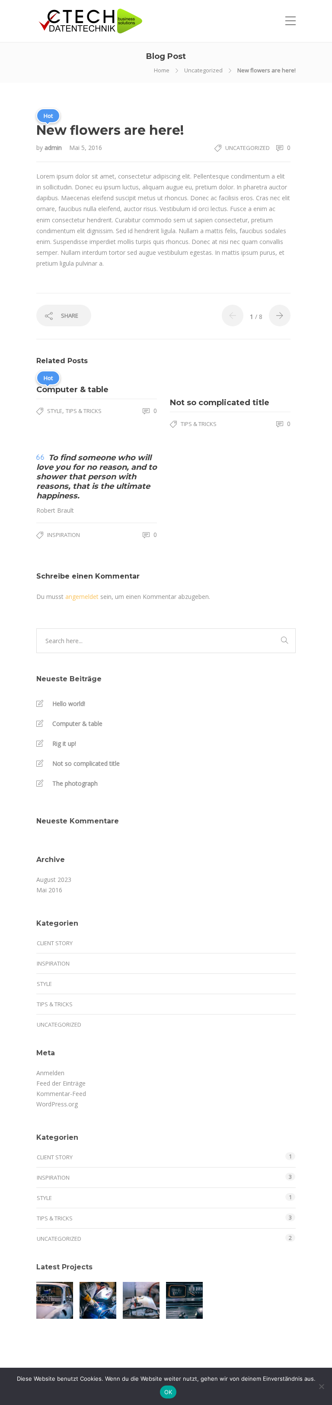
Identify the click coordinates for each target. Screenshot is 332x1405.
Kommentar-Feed (61, 1094)
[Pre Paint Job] (141, 1300)
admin (54, 147)
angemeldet (82, 596)
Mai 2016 (49, 890)
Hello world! (68, 703)
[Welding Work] (98, 1300)
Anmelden (50, 1073)
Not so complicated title (86, 763)
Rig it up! (64, 743)
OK (168, 1392)
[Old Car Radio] (184, 1300)
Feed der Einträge (61, 1083)
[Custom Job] (54, 1300)
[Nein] (321, 1386)
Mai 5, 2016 (85, 147)
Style (54, 411)
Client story (55, 943)
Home (161, 70)
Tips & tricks (84, 411)
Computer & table (77, 723)
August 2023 (53, 879)
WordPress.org (57, 1104)
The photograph (75, 783)
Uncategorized (203, 70)
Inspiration (63, 535)
